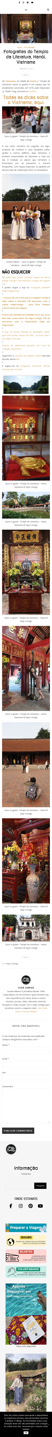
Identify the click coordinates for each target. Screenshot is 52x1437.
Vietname (29, 47)
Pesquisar (40, 1186)
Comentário (7, 1086)
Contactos (26, 1173)
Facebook (36, 365)
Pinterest (7, 369)
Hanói (25, 75)
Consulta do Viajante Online (28, 355)
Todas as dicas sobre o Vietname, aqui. (26, 100)
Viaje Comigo (12, 963)
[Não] (48, 1424)
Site (4, 1072)
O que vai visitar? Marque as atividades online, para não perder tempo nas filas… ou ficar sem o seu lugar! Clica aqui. (26, 335)
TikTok (46, 365)
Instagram (25, 365)
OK (26, 1433)
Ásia (19, 47)
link (17, 359)
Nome (6, 1045)
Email (5, 1058)
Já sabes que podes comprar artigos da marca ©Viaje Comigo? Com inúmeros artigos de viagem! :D (26, 280)
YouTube (17, 369)
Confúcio (33, 91)
